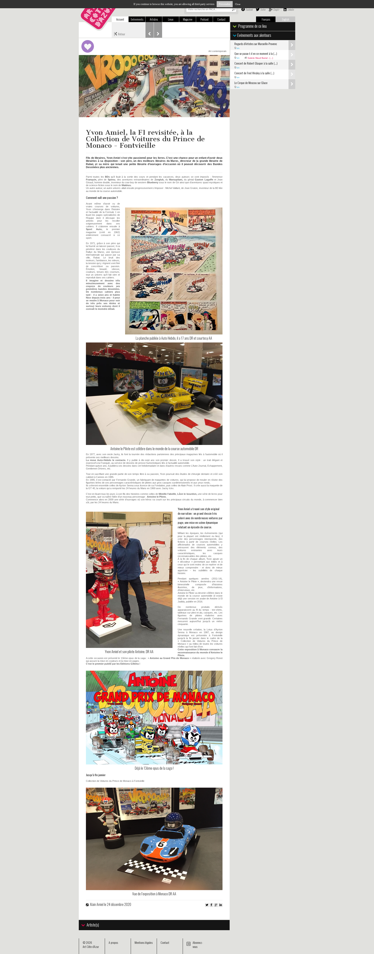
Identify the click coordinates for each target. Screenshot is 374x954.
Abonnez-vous (198, 944)
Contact (221, 19)
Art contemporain (217, 51)
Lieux (170, 19)
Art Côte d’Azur (91, 946)
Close (237, 4)
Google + (276, 9)
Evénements (137, 19)
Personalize (225, 4)
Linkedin (290, 9)
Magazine (187, 19)
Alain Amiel (96, 904)
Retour (119, 33)
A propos (113, 942)
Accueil (120, 19)
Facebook (249, 9)
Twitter (263, 9)
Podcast (204, 19)
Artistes (154, 19)
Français (266, 19)
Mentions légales (144, 942)
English (285, 19)
